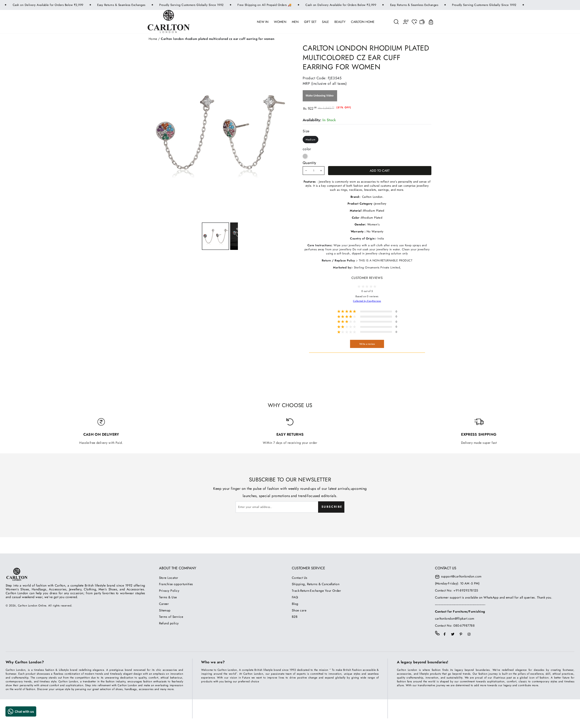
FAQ (295, 597)
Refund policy (169, 623)
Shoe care (299, 610)
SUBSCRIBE (332, 507)
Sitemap (165, 610)
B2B (294, 616)
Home (153, 38)
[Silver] (305, 156)
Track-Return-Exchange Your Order (316, 590)
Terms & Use (168, 597)
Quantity (309, 162)
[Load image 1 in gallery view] (215, 236)
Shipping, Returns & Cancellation (315, 584)
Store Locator (168, 577)
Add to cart (380, 170)
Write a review (367, 344)
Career (164, 603)
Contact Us (299, 577)
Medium (311, 139)
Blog (295, 603)
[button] (396, 22)
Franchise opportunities (176, 584)
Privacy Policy (169, 590)
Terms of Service (171, 616)
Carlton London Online (32, 606)
